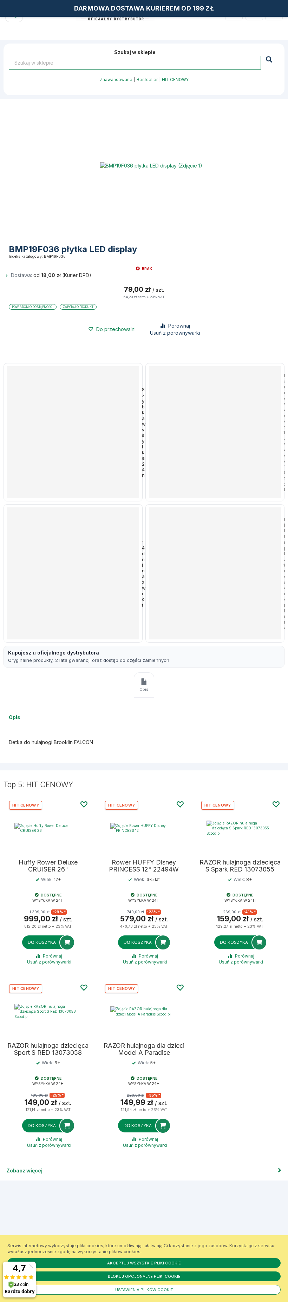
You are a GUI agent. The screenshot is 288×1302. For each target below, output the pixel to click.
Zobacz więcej (24, 1170)
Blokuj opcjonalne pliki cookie (144, 1276)
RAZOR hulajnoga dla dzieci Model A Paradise (144, 1049)
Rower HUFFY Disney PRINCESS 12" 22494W (144, 866)
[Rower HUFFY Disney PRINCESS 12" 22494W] (143, 828)
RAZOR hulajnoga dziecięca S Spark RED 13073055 (240, 866)
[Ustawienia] (254, 12)
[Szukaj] (270, 59)
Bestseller (147, 79)
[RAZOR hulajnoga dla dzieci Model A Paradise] (143, 1011)
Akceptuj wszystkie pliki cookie (144, 1263)
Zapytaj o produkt (78, 307)
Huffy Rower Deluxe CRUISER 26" (48, 866)
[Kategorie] (274, 12)
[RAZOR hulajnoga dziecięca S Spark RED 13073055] (240, 828)
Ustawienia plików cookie (144, 1289)
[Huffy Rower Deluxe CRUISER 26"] (48, 828)
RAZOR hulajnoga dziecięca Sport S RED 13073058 (48, 1049)
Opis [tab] (144, 689)
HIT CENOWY (175, 79)
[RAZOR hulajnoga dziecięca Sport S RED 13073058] (48, 1011)
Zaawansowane (116, 79)
